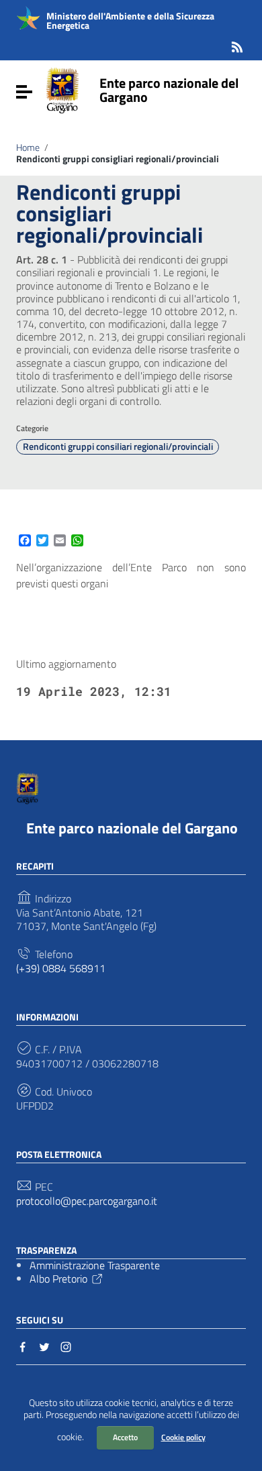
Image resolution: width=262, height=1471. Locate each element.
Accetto (125, 1437)
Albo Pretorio (58, 1279)
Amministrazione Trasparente (95, 1265)
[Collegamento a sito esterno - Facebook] (23, 1346)
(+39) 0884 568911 (60, 968)
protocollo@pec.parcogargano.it (86, 1201)
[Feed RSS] (237, 45)
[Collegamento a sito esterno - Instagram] (66, 1346)
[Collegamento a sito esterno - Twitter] (44, 1346)
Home (28, 147)
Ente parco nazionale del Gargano (168, 89)
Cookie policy (183, 1437)
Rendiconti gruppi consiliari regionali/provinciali (118, 446)
